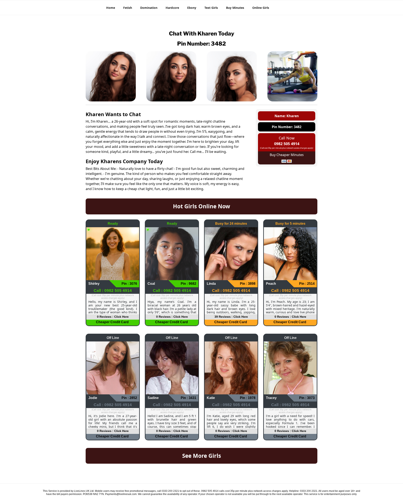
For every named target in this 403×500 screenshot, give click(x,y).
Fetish (127, 8)
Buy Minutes (235, 8)
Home (110, 8)
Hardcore (172, 8)
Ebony (191, 8)
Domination (148, 8)
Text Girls (211, 8)
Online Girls (260, 8)
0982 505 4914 (286, 143)
